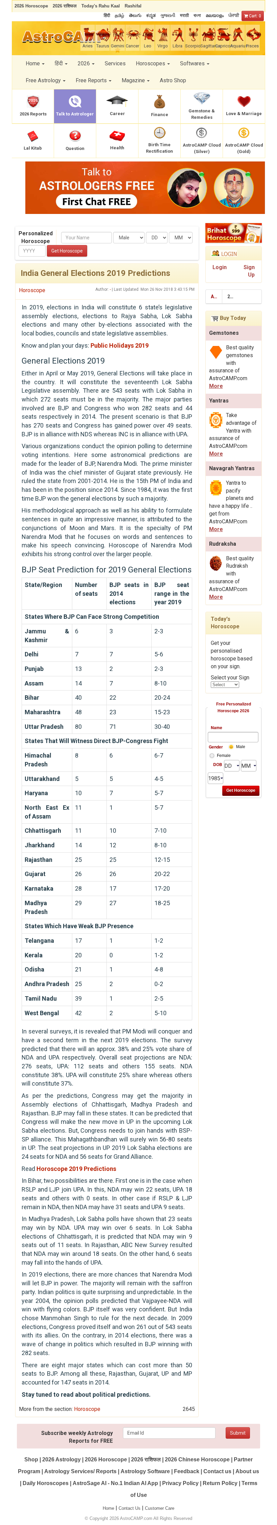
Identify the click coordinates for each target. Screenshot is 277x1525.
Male (240, 746)
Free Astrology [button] (44, 80)
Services (115, 63)
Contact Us (130, 1508)
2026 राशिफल (146, 1459)
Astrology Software (145, 1471)
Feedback (186, 1471)
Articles (217, 296)
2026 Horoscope (106, 1459)
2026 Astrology (61, 1459)
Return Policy (220, 1483)
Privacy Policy (180, 1483)
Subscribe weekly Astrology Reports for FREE (77, 1437)
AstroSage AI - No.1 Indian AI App (115, 1483)
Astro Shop (173, 80)
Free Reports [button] (92, 80)
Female (224, 755)
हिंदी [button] (59, 63)
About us (247, 1471)
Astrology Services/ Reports (80, 1471)
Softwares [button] (193, 63)
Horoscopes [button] (151, 63)
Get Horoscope (67, 251)
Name (216, 727)
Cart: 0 (254, 16)
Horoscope (32, 290)
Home (108, 1508)
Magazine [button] (134, 80)
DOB (217, 764)
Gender (215, 747)
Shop (31, 1459)
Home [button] (33, 63)
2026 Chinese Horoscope (197, 1459)
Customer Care (159, 1508)
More (216, 386)
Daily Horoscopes (46, 1483)
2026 (232, 296)
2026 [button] (84, 63)
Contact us (217, 1471)
